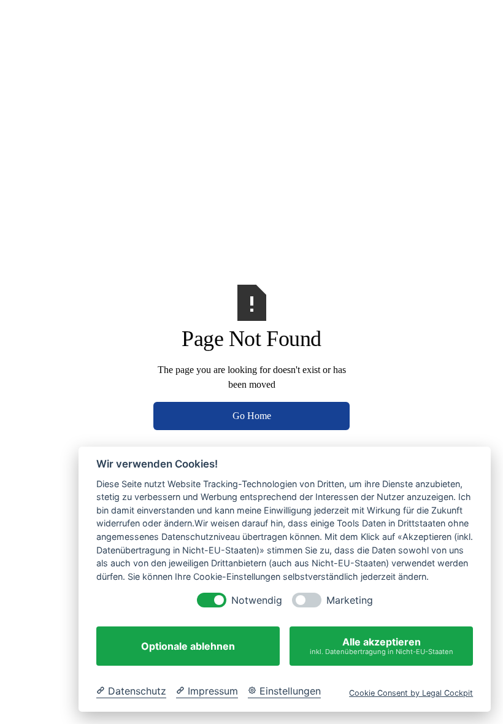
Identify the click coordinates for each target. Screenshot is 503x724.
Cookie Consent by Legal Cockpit (411, 693)
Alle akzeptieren (381, 646)
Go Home (251, 415)
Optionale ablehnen (188, 646)
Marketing (349, 600)
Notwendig (256, 600)
